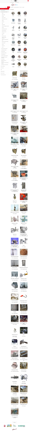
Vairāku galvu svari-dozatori (4, 64)
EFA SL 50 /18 (14, 234)
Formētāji (3, 33)
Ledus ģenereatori (4, 30)
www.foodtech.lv (12, 2)
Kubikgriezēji (3, 24)
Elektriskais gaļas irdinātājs (15, 415)
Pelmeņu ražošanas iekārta (4, 55)
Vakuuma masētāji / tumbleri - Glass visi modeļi (14, 245)
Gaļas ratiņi (3, 45)
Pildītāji (3, 20)
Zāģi (2, 23)
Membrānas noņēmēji (19, 23)
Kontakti (23, 7)
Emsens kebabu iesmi (23, 346)
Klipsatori (13, 30)
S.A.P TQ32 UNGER (23, 133)
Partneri (20, 7)
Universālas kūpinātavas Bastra (14, 256)
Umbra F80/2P (14, 178)
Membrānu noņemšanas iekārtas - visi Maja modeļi (15, 190)
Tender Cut (14, 346)
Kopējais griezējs (19, 52)
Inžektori (3, 27)
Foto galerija (11, 7)
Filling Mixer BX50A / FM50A (14, 155)
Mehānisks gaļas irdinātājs (5, 41)
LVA (15, 0)
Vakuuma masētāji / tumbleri (13, 38)
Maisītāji (25, 15)
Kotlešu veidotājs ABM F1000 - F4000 (23, 323)
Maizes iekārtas (3, 51)
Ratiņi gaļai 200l (15, 393)
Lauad (2, 47)
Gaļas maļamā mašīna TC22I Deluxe (23, 122)
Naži (1, 69)
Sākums (6, 7)
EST (11, 0)
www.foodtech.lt (17, 2)
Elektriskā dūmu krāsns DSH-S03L (24, 267)
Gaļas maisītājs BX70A (23, 155)
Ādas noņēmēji (3, 17)
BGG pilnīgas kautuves (23, 289)
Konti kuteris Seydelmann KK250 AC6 (15, 89)
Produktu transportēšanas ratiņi (5, 39)
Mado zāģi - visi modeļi (23, 223)
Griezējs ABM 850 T (14, 381)
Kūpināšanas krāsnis (25, 38)
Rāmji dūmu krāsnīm (14, 267)
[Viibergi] (14, 426)
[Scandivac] (21, 426)
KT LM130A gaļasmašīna (15, 122)
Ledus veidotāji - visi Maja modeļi (15, 278)
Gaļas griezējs (23, 381)
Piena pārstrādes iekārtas (4, 48)
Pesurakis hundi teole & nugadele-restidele (15, 133)
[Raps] (4, 426)
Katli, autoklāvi (25, 59)
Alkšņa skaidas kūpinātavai (24, 256)
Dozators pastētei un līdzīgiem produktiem (23, 201)
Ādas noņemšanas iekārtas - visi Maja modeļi (24, 178)
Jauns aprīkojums (3, 10)
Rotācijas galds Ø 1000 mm (23, 404)
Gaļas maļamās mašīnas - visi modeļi (23, 100)
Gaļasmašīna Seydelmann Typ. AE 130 (24, 111)
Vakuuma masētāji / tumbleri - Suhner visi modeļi (23, 234)
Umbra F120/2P (24, 166)
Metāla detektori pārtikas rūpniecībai (4, 57)
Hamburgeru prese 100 (14, 334)
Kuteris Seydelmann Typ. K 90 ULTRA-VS (14, 100)
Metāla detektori (3, 71)
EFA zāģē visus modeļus (15, 223)
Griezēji (3, 44)
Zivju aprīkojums (3, 54)
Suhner (24, 245)
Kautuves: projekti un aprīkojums (3, 60)
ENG (17, 0)
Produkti (9, 7)
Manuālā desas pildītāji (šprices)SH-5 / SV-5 (23, 190)
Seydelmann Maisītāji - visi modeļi (15, 144)
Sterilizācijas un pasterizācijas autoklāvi (4, 63)
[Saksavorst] (9, 426)
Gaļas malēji (3, 14)
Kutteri (2, 13)
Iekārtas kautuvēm (4, 31)
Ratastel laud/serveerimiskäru (14, 404)
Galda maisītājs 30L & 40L (24, 144)
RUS (13, 0)
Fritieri (2, 34)
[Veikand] (14, 430)
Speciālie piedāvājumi (16, 7)
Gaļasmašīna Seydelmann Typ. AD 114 (15, 111)
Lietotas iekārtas (3, 66)
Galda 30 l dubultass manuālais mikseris (14, 167)
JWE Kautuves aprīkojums (15, 289)
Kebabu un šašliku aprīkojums (4, 37)
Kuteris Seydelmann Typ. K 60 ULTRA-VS (23, 89)
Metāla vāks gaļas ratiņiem (24, 393)
